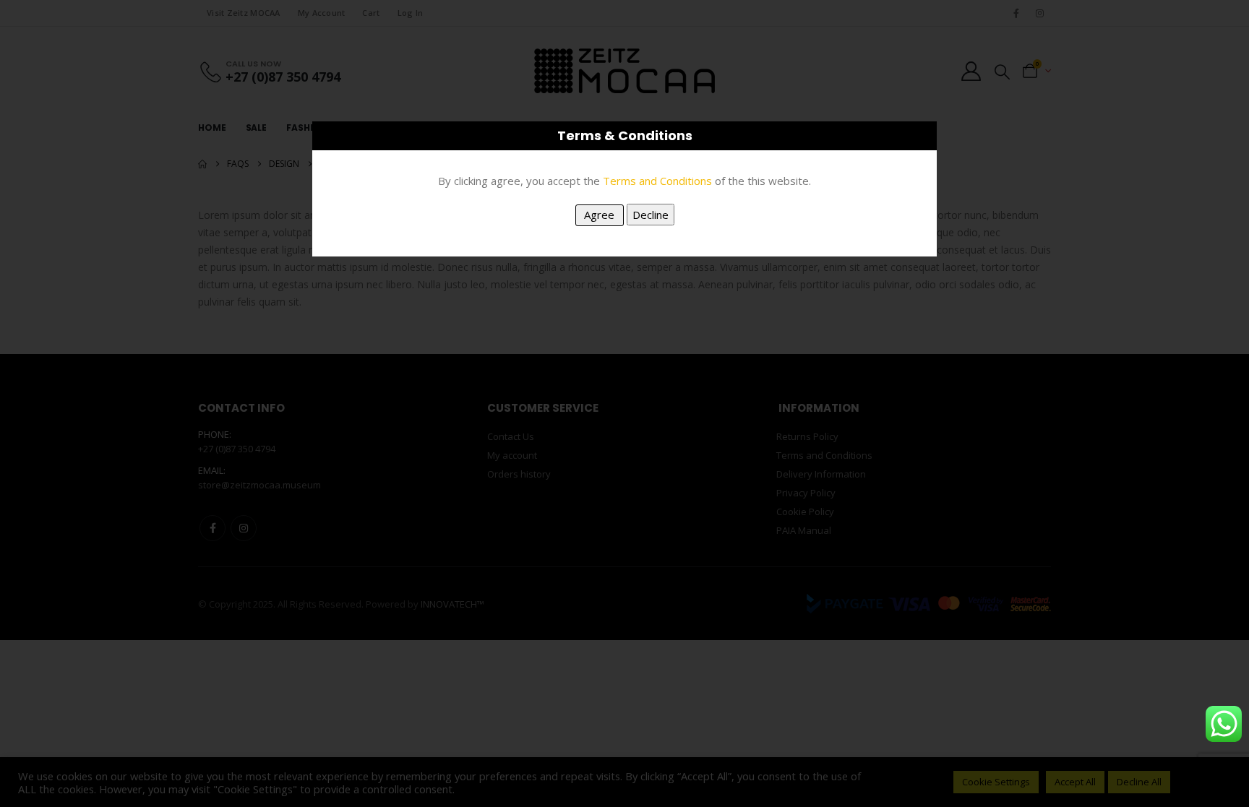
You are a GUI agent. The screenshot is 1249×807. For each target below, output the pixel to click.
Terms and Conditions (657, 180)
